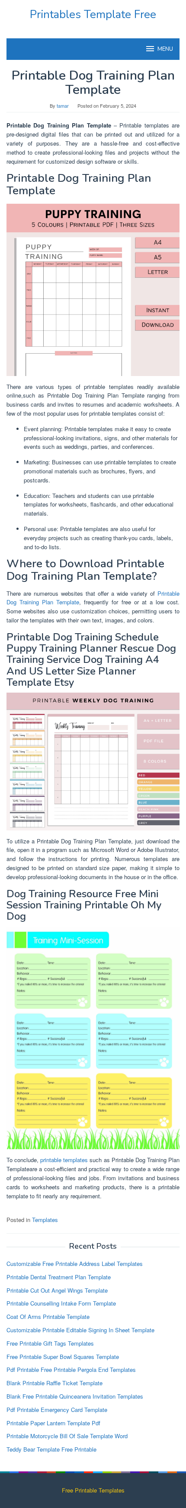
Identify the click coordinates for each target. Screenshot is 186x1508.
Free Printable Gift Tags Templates (50, 1343)
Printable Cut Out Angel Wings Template (57, 1290)
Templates (45, 1220)
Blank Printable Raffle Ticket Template (54, 1383)
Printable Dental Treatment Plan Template (58, 1277)
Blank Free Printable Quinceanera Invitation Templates (74, 1396)
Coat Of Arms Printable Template (48, 1316)
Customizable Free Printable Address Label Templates (74, 1263)
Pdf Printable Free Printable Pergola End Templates (71, 1369)
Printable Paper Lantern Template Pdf (53, 1423)
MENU (165, 49)
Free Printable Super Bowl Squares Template (62, 1357)
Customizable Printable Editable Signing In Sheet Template (80, 1330)
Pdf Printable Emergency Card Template (56, 1409)
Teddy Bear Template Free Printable (51, 1449)
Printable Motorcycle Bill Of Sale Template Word (67, 1436)
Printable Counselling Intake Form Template (61, 1303)
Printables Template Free (93, 14)
